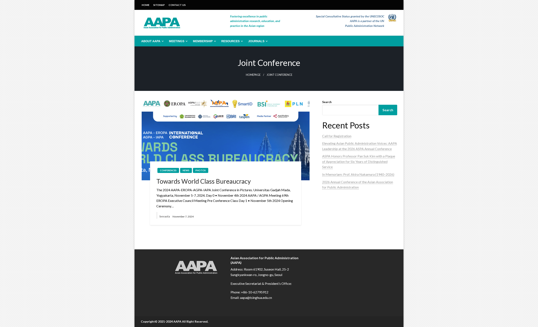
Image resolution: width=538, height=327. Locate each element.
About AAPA (150, 41)
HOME (145, 5)
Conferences (168, 170)
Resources (230, 41)
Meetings (176, 41)
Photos (200, 170)
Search (327, 102)
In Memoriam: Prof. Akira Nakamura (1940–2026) (358, 174)
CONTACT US (177, 5)
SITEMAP (159, 5)
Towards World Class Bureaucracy (203, 181)
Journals (256, 41)
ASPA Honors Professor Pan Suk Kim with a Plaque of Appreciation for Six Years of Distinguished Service (358, 161)
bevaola (165, 216)
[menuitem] (151, 41)
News (186, 170)
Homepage (253, 74)
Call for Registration (336, 136)
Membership (203, 41)
